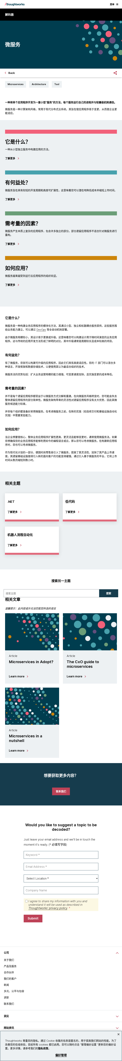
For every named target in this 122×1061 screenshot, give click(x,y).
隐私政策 (43, 1048)
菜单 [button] (112, 4)
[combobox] (51, 593)
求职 (6, 997)
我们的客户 (10, 978)
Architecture (39, 84)
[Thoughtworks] (14, 4)
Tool (56, 84)
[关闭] (118, 1034)
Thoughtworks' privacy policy (47, 908)
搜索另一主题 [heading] (61, 581)
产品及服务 (10, 966)
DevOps (41, 329)
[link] (12, 158)
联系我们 (9, 1003)
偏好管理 (61, 1055)
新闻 (6, 984)
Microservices (16, 84)
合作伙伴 (9, 972)
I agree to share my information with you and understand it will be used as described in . (57, 904)
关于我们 (9, 960)
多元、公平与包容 (14, 991)
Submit (33, 918)
